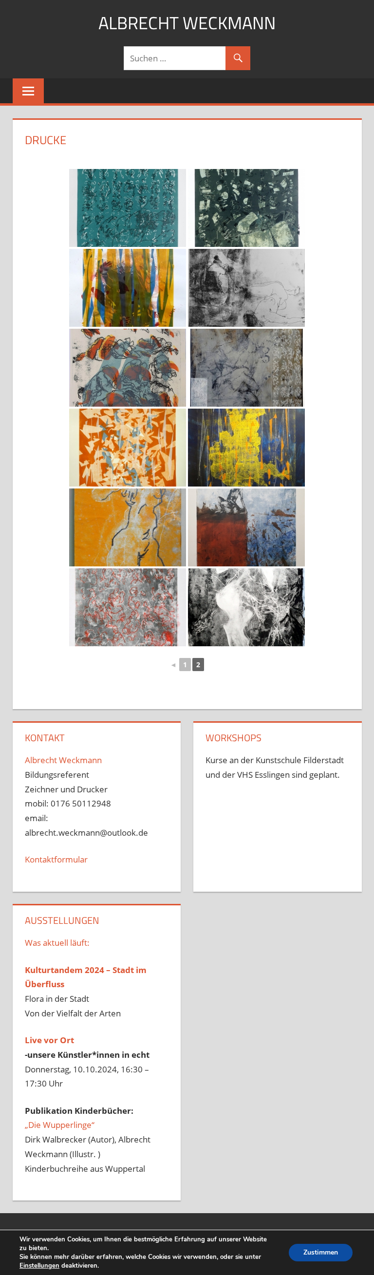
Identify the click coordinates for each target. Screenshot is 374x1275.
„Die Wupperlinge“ (59, 1124)
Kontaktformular (56, 859)
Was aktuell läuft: (57, 942)
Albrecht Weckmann (187, 22)
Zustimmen (320, 1252)
